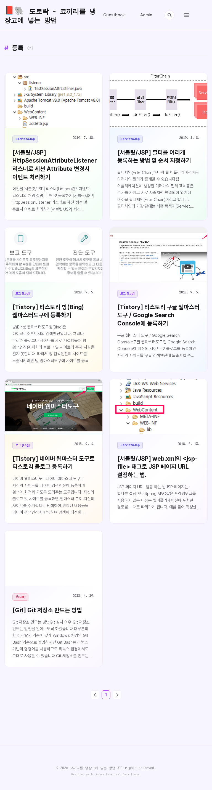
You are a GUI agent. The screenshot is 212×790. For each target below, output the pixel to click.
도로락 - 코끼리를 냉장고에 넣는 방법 (50, 15)
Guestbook (114, 14)
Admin (146, 14)
